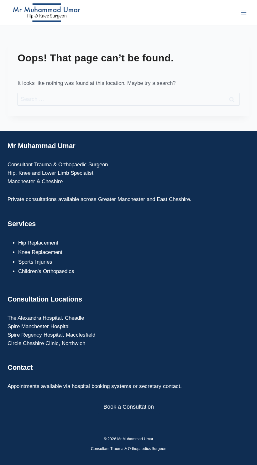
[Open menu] (243, 12)
